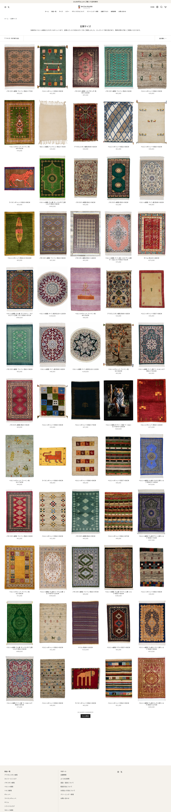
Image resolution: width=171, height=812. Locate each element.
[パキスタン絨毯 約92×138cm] (85, 233)
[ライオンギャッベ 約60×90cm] (52, 456)
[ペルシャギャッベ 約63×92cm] (52, 623)
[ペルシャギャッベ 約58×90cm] (52, 66)
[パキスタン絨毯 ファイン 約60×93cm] (19, 511)
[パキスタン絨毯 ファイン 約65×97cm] (85, 567)
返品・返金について (67, 783)
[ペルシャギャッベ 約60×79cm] (85, 400)
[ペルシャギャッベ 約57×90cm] (118, 456)
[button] (54, 11)
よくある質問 (65, 779)
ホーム (6, 19)
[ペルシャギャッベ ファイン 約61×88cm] (19, 567)
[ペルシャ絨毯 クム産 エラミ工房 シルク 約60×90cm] (151, 623)
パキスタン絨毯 (9, 783)
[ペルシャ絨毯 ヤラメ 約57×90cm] (118, 623)
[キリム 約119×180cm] (151, 233)
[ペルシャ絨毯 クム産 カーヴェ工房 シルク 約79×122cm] (52, 567)
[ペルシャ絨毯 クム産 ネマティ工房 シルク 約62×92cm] (118, 567)
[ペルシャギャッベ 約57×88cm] (151, 289)
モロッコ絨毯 (8, 810)
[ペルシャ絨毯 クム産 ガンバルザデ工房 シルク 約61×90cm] (19, 623)
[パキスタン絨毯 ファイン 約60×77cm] (19, 66)
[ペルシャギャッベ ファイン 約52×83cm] (118, 345)
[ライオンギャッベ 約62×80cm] (85, 678)
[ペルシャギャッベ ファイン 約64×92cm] (19, 122)
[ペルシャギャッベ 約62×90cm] (118, 678)
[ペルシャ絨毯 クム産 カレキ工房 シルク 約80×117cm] (151, 678)
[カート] (165, 6)
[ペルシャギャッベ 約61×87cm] (118, 511)
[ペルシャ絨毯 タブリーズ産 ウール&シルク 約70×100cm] (118, 400)
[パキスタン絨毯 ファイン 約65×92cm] (118, 66)
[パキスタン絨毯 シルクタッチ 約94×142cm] (85, 66)
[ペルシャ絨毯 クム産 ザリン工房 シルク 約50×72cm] (151, 511)
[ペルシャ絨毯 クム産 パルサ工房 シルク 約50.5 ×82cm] (151, 456)
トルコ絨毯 (8, 790)
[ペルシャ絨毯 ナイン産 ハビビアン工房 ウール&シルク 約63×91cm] (118, 233)
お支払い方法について (68, 790)
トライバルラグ (9, 806)
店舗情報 (63, 775)
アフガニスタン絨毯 (11, 775)
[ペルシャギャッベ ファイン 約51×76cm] (19, 456)
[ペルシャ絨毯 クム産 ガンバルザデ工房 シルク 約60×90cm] (52, 178)
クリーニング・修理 (67, 794)
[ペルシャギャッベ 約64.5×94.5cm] (19, 233)
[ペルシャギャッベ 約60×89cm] (85, 456)
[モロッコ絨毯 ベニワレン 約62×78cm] (52, 122)
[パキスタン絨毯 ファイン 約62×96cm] (19, 345)
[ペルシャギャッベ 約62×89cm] (118, 122)
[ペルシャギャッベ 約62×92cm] (52, 511)
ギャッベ (7, 794)
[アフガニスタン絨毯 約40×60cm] (85, 122)
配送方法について (66, 786)
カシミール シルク (10, 779)
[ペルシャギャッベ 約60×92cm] (151, 122)
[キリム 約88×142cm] (85, 623)
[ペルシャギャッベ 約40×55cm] (151, 66)
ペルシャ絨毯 (8, 786)
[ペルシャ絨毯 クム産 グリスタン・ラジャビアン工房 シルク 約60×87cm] (19, 289)
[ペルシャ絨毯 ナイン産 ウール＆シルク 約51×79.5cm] (151, 345)
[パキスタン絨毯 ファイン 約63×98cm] (52, 233)
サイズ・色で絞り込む (12, 38)
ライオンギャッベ (10, 798)
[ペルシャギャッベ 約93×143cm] (151, 400)
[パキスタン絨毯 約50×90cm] (118, 178)
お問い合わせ (65, 798)
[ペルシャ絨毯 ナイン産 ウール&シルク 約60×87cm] (19, 678)
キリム (6, 802)
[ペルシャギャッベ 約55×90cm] (151, 567)
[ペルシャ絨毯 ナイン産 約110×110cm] (52, 289)
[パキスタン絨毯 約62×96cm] (85, 178)
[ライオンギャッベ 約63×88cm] (19, 178)
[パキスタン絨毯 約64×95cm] (19, 400)
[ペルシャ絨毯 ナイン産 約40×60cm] (151, 178)
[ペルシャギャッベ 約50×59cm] (52, 400)
